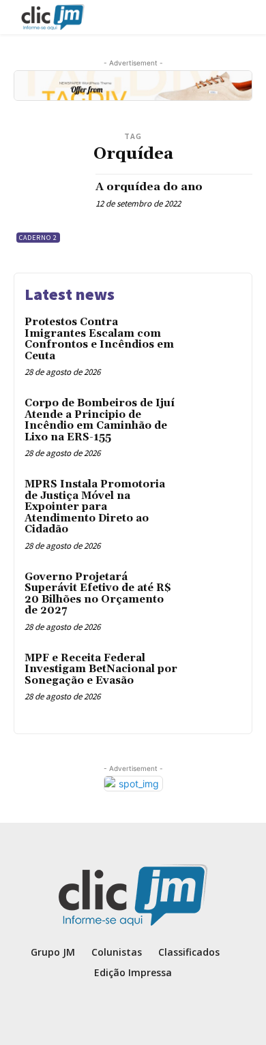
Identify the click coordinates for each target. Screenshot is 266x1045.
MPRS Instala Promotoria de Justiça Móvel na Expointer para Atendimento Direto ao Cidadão (95, 507)
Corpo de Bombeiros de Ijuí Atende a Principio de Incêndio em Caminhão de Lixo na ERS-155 (100, 420)
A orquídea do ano (149, 187)
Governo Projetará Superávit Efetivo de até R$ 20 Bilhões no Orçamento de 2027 (98, 594)
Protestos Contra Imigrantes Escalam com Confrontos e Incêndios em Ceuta (99, 339)
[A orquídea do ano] (49, 209)
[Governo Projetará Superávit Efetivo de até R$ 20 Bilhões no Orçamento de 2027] (213, 597)
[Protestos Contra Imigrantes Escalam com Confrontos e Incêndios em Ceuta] (213, 342)
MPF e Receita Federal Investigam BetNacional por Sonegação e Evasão (101, 669)
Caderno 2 (38, 237)
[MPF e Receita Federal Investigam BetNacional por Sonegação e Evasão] (213, 678)
